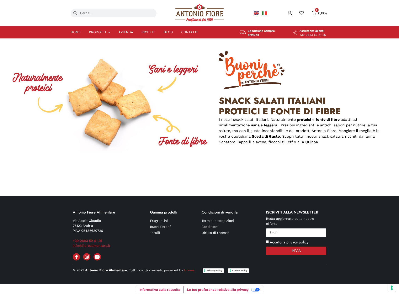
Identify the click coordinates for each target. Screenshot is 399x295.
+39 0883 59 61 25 (87, 241)
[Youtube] (97, 256)
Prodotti (97, 32)
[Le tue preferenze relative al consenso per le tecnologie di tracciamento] (392, 288)
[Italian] (264, 13)
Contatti (189, 32)
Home (76, 32)
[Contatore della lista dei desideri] (302, 13)
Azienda (125, 32)
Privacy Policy (214, 270)
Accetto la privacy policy (289, 242)
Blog (168, 32)
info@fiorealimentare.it (91, 246)
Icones (189, 270)
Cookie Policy (239, 270)
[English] (257, 13)
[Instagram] (86, 256)
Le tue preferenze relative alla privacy (218, 290)
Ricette (148, 32)
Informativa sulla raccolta (159, 290)
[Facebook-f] (76, 256)
